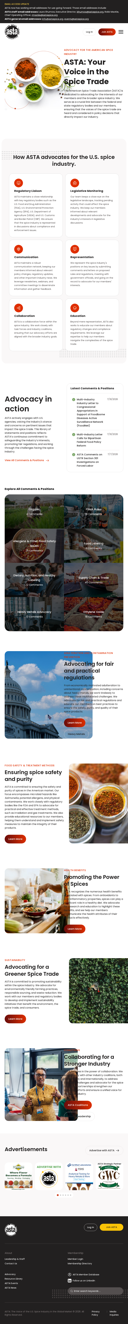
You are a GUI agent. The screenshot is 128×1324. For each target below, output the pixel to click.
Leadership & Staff (15, 1259)
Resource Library (13, 1278)
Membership (75, 1253)
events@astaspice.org (76, 19)
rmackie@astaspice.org (45, 15)
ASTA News (10, 1287)
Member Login (75, 1259)
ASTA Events (11, 1283)
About (8, 1253)
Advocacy (10, 1274)
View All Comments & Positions (24, 460)
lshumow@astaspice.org (90, 11)
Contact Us (11, 1263)
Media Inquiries (114, 1313)
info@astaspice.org (52, 19)
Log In (90, 1227)
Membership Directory (80, 1263)
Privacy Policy (96, 1313)
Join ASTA (111, 1227)
